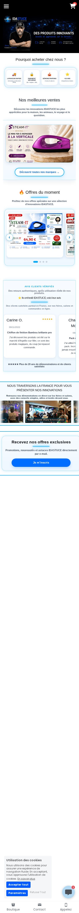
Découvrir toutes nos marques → (39, 172)
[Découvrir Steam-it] (39, 144)
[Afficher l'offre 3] (43, 262)
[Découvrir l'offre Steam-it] (34, 235)
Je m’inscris (41, 462)
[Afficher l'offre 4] (46, 262)
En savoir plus (26, 878)
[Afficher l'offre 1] (35, 262)
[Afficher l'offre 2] (40, 262)
